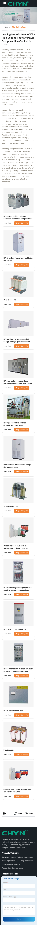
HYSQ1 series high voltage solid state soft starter (18, 259)
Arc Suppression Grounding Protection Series (17, 861)
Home (7, 27)
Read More (7, 223)
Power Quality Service (11, 864)
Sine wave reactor (10, 506)
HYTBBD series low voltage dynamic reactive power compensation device (18, 671)
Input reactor (8, 750)
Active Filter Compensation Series (15, 868)
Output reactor (9, 300)
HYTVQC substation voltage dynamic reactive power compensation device (14, 425)
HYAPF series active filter (13, 710)
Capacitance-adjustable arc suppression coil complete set (15, 547)
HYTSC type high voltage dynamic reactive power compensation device (17, 590)
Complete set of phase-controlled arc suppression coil (17, 790)
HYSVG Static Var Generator (14, 629)
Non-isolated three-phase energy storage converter (17, 465)
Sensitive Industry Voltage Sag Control (17, 857)
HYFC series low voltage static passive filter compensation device (17, 382)
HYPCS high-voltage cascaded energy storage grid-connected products (16, 342)
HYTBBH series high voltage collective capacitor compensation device (17, 219)
